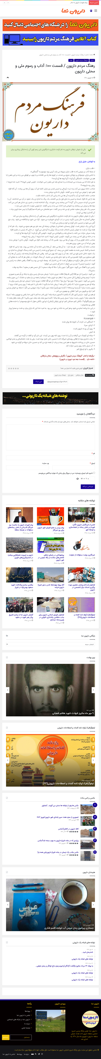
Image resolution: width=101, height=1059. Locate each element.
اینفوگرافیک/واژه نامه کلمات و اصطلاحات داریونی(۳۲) (68, 784)
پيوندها (27, 1011)
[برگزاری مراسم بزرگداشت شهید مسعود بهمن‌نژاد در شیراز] (19, 575)
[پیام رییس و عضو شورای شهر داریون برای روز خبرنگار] (50, 516)
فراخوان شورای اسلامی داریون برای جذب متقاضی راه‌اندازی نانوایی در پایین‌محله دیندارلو (51, 617)
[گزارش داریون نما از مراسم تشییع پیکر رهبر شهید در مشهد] (19, 604)
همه (71, 60)
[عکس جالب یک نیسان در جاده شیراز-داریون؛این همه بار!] (87, 856)
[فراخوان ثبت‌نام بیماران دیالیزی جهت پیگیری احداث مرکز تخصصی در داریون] (81, 575)
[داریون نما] (73, 11)
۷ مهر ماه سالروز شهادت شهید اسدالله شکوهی (72, 713)
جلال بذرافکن (79, 375)
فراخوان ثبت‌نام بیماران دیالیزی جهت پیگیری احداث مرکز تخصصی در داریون (81, 587)
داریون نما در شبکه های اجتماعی (18, 1019)
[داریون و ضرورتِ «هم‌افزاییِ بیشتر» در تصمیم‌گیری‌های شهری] (19, 545)
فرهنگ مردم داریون (81, 60)
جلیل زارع (70, 375)
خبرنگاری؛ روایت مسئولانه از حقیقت (82, 555)
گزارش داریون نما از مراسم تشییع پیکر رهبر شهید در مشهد (21, 616)
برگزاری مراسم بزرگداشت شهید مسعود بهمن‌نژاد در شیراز (22, 586)
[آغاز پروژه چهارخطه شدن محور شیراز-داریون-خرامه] (50, 575)
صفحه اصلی (26, 1028)
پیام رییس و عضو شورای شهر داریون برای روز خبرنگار (50, 529)
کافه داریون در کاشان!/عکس (68, 829)
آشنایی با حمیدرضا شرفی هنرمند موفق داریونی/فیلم (69, 928)
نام (93, 453)
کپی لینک (38, 381)
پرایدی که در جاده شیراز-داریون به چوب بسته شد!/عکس (58, 840)
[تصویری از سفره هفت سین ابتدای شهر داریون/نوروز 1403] (87, 821)
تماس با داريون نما (23, 1015)
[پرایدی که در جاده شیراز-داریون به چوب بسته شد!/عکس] (87, 844)
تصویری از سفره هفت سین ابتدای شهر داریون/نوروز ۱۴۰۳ (58, 817)
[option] (50, 690)
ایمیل (92, 463)
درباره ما (27, 1023)
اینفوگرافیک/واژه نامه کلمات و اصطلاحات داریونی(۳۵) (84, 616)
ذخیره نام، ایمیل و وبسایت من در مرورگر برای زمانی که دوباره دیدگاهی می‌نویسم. (65, 473)
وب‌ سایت (45, 463)
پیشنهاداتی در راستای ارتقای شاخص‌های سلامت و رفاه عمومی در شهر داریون (51, 558)
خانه (91, 54)
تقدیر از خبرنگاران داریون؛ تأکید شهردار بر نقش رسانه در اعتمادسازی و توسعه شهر (82, 527)
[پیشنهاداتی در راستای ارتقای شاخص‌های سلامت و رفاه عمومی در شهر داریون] (50, 545)
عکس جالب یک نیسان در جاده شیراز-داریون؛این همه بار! (58, 852)
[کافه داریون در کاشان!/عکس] (87, 833)
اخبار (86, 54)
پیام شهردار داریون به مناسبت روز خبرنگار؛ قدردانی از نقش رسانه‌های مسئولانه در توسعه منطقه (55, 2)
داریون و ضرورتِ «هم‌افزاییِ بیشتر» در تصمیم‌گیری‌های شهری (20, 556)
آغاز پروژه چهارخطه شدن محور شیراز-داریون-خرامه (50, 586)
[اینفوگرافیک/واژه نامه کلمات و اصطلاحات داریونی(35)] (81, 604)
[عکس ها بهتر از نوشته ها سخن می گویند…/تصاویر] (87, 809)
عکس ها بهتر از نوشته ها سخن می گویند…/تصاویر (60, 805)
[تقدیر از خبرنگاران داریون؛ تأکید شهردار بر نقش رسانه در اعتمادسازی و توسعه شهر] (81, 514)
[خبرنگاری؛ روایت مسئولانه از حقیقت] (81, 545)
